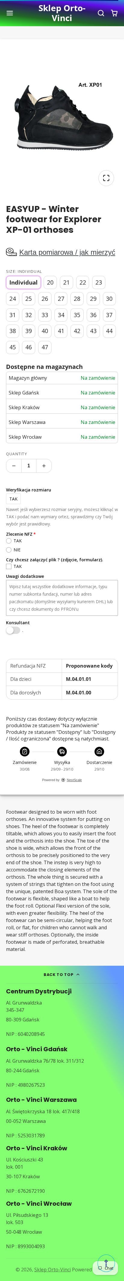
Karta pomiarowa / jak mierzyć (67, 252)
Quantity (16, 454)
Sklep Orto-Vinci (52, 1269)
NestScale (74, 780)
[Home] (62, 13)
